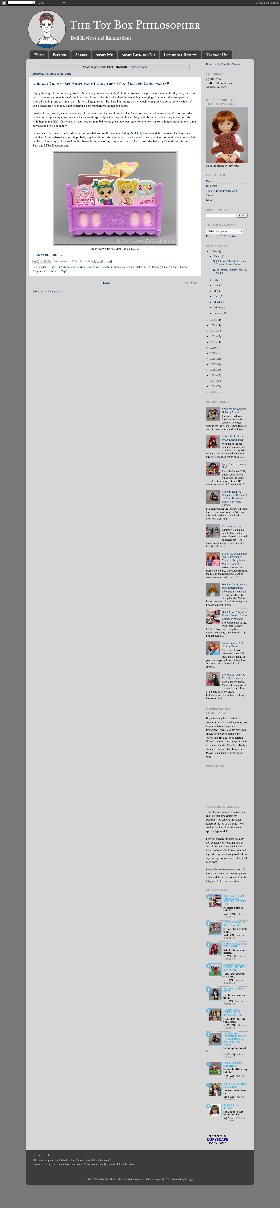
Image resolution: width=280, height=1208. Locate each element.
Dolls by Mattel (234, 410)
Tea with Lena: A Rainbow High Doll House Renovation (232, 1012)
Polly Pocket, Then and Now (234, 465)
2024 (213, 325)
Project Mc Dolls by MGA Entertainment (233, 676)
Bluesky (210, 200)
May (216, 291)
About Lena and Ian (138, 54)
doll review (128, 267)
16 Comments (229, 916)
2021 (213, 342)
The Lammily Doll (232, 526)
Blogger (189, 1179)
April (217, 296)
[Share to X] (41, 261)
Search (81, 54)
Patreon (210, 181)
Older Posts (189, 282)
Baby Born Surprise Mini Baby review (78, 267)
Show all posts (138, 67)
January (218, 313)
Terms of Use (217, 54)
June (216, 285)
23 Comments (229, 982)
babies (44, 267)
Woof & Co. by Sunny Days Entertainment (234, 586)
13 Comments (229, 1120)
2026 (213, 251)
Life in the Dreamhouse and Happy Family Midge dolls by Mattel (234, 557)
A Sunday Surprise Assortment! (233, 1064)
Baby (52, 267)
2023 (213, 331)
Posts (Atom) (54, 291)
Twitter (210, 195)
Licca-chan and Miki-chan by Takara (233, 644)
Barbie (117, 267)
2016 (213, 369)
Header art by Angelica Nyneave (223, 64)
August (218, 256)
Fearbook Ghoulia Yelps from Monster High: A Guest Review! (235, 967)
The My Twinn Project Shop (221, 190)
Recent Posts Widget (213, 1126)
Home (39, 54)
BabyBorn (106, 267)
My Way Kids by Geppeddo (230, 1106)
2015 (213, 375)
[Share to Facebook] (45, 261)
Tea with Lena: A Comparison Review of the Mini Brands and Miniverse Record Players (234, 498)
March (217, 302)
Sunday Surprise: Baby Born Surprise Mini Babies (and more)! (101, 83)
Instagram (211, 185)
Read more (240, 914)
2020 (213, 347)
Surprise (55, 271)
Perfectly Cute (159, 267)
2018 (213, 358)
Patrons (59, 54)
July (216, 280)
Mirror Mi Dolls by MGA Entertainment (233, 438)
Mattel (139, 267)
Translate (232, 236)
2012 (213, 392)
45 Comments (229, 958)
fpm (168, 1179)
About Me (104, 54)
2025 (213, 320)
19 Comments (229, 1056)
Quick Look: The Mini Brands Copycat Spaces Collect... (229, 262)
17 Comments (229, 1078)
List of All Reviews (180, 54)
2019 (213, 353)
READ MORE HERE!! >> (47, 255)
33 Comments (229, 1027)
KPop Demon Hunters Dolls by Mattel (230, 271)
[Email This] (34, 261)
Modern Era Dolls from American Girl (235, 1085)
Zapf (63, 271)
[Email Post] (109, 261)
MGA (147, 267)
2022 (213, 336)
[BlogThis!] (38, 261)
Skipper (173, 267)
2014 (213, 381)
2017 (213, 364)
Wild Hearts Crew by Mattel (234, 990)
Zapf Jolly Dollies (141, 133)
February (219, 307)
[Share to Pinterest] (49, 261)
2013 (213, 386)
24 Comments (229, 937)
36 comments (61, 261)
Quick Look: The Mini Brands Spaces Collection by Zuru (234, 615)
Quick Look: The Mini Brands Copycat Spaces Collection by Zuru (234, 899)
